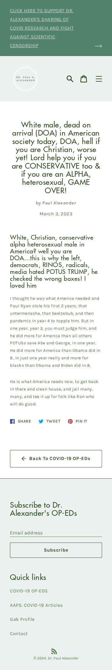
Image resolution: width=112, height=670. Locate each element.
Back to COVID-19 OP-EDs (59, 458)
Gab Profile (22, 619)
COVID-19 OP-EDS (29, 591)
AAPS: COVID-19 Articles (36, 605)
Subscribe (56, 550)
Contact (19, 633)
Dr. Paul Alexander (63, 658)
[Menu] (99, 79)
